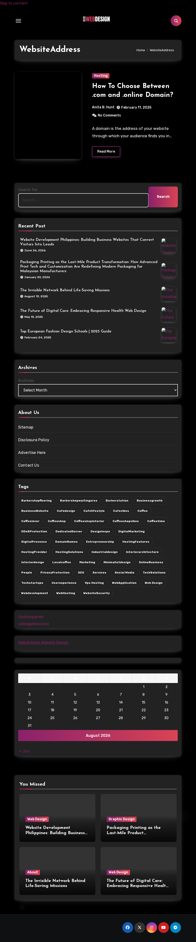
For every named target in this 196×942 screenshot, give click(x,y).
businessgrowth (150, 500)
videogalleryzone (33, 624)
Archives (26, 380)
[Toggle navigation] (18, 21)
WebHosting (65, 593)
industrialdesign (105, 552)
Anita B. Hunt (103, 107)
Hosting (101, 76)
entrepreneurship (100, 541)
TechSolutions (154, 572)
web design (154, 582)
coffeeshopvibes (126, 521)
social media (124, 572)
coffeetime (156, 521)
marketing (87, 562)
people (26, 572)
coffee (142, 510)
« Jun (24, 751)
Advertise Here (32, 452)
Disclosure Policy (33, 440)
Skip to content (14, 3)
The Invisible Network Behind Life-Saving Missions (65, 290)
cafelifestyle (94, 510)
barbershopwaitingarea (78, 500)
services (99, 572)
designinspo (100, 531)
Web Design (37, 819)
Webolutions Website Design (43, 642)
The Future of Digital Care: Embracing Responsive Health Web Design (83, 311)
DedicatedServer (68, 531)
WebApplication (124, 582)
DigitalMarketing (131, 531)
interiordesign (32, 562)
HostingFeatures (135, 541)
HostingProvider (34, 552)
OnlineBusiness (151, 562)
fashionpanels (31, 617)
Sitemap (25, 427)
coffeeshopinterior (89, 521)
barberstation (117, 500)
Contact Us (28, 465)
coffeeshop (57, 521)
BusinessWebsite (35, 510)
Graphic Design (122, 819)
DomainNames (66, 541)
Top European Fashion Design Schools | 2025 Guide (65, 331)
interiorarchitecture (142, 552)
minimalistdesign (117, 562)
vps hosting (94, 582)
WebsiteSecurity (96, 593)
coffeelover (30, 521)
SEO (81, 572)
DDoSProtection (34, 531)
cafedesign (66, 510)
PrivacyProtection (55, 572)
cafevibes (121, 510)
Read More (106, 151)
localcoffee (61, 562)
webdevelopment (34, 593)
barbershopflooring (36, 500)
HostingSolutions (69, 552)
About (32, 872)
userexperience (64, 582)
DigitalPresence (34, 541)
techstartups (32, 582)
